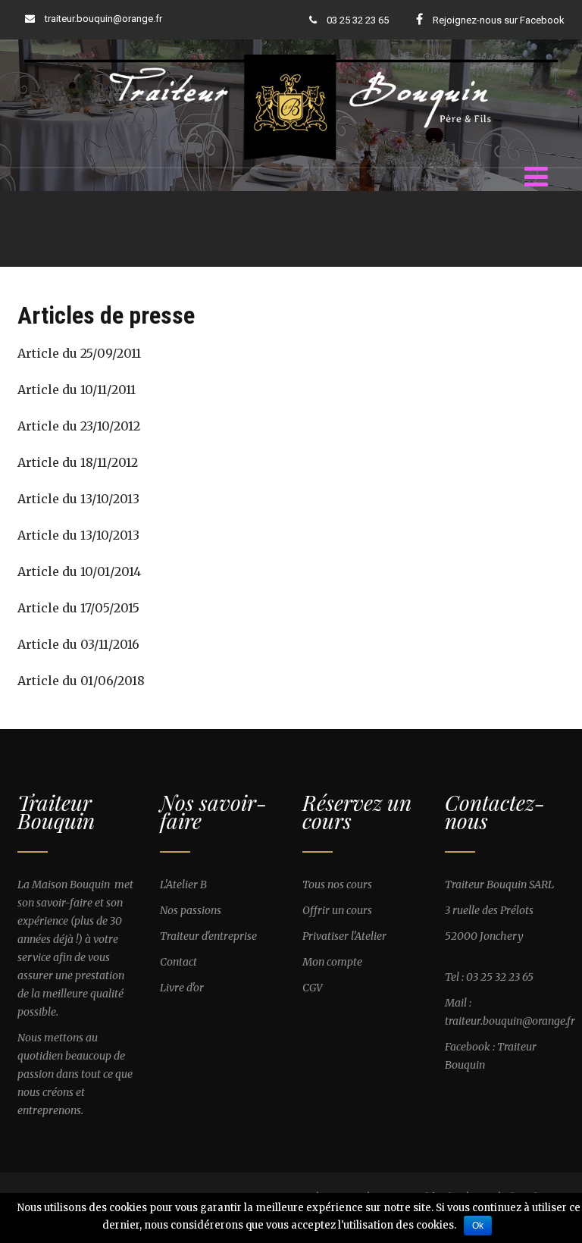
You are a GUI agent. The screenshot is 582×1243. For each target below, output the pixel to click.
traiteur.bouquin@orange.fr (103, 18)
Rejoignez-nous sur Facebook (499, 20)
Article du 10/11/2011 (76, 389)
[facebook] (419, 19)
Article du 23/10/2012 (78, 426)
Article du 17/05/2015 (78, 607)
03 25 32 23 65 (356, 20)
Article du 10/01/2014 (79, 571)
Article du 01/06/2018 (81, 680)
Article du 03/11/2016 (78, 644)
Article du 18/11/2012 (77, 462)
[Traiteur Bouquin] (291, 54)
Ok (477, 1225)
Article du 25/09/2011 (79, 353)
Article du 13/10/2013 (78, 498)
